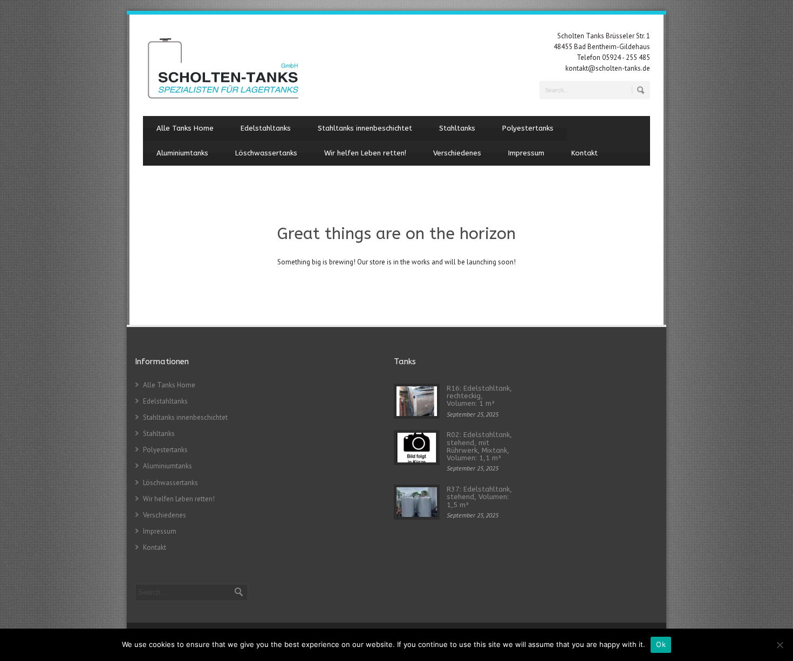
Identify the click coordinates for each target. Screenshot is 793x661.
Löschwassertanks (266, 153)
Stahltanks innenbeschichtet (365, 128)
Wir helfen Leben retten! (365, 153)
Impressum (526, 153)
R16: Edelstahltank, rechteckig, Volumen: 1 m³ (479, 396)
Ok (661, 644)
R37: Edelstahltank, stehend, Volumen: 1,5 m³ (479, 497)
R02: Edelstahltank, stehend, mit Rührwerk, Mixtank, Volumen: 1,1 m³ (479, 446)
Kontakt (584, 153)
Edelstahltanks (266, 128)
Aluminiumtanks (182, 153)
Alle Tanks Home (185, 128)
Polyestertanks (527, 128)
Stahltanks (457, 128)
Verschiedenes (457, 153)
